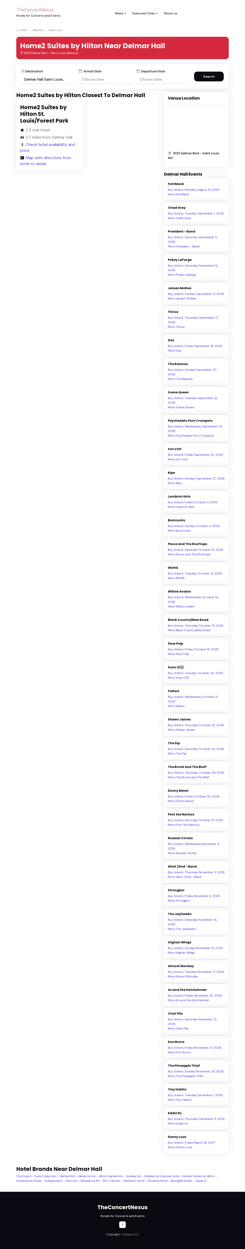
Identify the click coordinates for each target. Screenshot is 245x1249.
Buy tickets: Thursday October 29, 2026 (196, 773)
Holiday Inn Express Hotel (162, 1176)
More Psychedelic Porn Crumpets (191, 436)
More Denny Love (180, 1147)
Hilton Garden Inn (111, 1176)
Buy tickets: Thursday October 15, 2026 (195, 626)
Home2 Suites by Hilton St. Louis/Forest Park (44, 114)
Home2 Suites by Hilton (199, 1176)
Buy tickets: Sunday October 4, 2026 (194, 526)
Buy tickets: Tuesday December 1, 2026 (195, 1095)
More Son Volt (178, 459)
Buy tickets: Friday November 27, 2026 (194, 1048)
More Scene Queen (181, 407)
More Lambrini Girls (181, 507)
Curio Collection (45, 1176)
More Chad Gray (179, 218)
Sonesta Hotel (157, 1181)
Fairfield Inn (67, 1176)
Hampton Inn (87, 1176)
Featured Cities (143, 13)
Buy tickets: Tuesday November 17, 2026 (196, 972)
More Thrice (176, 327)
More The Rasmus (180, 379)
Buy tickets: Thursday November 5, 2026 (196, 872)
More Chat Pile (178, 1028)
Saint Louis (55, 30)
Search (209, 76)
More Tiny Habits (180, 1100)
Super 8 (200, 1181)
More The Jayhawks (182, 929)
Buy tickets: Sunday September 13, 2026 (196, 294)
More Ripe (175, 483)
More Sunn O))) (178, 678)
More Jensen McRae (182, 298)
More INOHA (176, 578)
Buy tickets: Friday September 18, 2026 (195, 346)
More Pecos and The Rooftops (189, 554)
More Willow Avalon (181, 606)
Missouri (38, 30)
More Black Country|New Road (189, 630)
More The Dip (177, 753)
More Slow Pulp (178, 654)
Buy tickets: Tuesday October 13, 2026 (195, 573)
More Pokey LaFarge (182, 275)
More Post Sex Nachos (183, 825)
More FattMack (178, 194)
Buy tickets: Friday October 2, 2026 (192, 502)
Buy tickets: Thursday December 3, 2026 (196, 1119)
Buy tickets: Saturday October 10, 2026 (195, 550)
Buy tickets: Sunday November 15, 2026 (195, 948)
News (119, 13)
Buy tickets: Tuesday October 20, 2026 (195, 673)
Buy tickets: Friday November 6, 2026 (194, 896)
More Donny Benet (181, 801)
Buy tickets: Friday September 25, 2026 (195, 455)
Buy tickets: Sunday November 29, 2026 (196, 1071)
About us (170, 13)
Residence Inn (90, 1181)
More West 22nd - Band (184, 877)
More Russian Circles (182, 853)
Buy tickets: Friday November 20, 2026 (195, 996)
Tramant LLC (130, 1234)
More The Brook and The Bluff (188, 777)
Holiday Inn (133, 1176)
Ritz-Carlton (111, 1181)
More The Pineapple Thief (185, 1076)
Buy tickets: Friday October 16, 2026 (193, 649)
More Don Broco (179, 1052)
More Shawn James (181, 730)
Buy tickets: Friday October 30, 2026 (194, 796)
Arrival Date (92, 71)
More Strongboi (179, 901)
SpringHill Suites (181, 1181)
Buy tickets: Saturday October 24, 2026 (196, 749)
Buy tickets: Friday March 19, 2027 (191, 1143)
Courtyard (23, 1176)
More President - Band (183, 246)
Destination (34, 71)
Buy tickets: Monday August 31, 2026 (193, 190)
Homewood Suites (29, 1181)
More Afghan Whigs (181, 953)
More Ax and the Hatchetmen (188, 1000)
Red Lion (72, 1181)
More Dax (174, 351)
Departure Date (152, 71)
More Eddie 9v (178, 1123)
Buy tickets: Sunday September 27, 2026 (196, 478)
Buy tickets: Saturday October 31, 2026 (195, 820)
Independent (54, 1181)
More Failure (176, 706)
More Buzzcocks (179, 531)
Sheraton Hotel (134, 1181)
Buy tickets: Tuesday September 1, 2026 (196, 213)
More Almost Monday (183, 976)
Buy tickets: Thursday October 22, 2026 (196, 725)
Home (23, 30)
